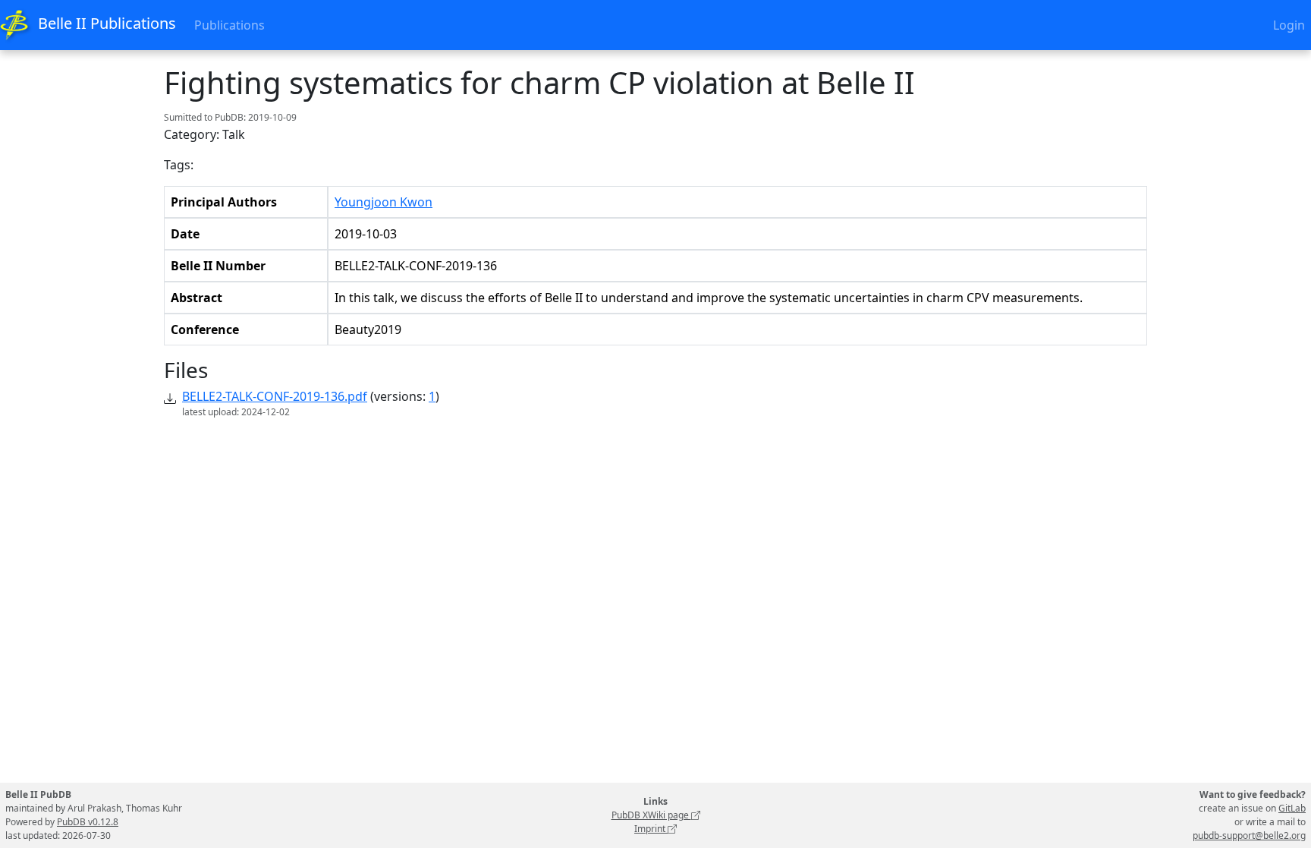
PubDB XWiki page (651, 815)
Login (1289, 25)
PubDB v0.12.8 (87, 821)
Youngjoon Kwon (383, 202)
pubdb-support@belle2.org (1249, 835)
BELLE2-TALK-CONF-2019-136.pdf (274, 396)
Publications (229, 25)
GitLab (1292, 808)
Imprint (651, 828)
